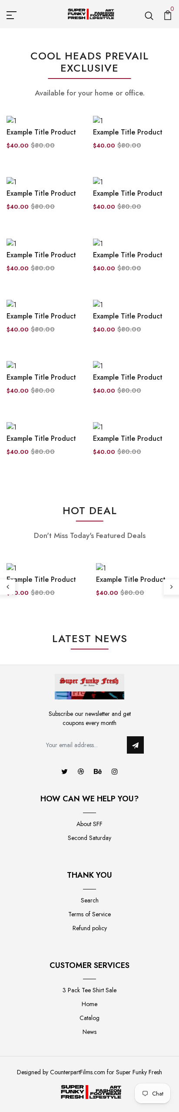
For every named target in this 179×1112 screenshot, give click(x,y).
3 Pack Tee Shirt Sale (89, 990)
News (89, 1031)
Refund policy (90, 928)
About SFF (89, 824)
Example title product (41, 132)
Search (90, 900)
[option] (45, 587)
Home (89, 1004)
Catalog (89, 1018)
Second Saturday (89, 837)
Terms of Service (89, 914)
